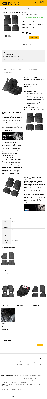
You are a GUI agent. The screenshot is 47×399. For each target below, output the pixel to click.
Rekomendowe (7, 72)
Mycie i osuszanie (41, 380)
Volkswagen (3, 376)
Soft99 (30, 384)
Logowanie (42, 1)
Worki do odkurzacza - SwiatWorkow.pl (16, 389)
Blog (28, 364)
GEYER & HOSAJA (5, 385)
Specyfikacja (11, 69)
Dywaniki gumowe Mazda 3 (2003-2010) (7, 270)
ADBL (26, 384)
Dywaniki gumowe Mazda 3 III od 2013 (38, 302)
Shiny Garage (21, 384)
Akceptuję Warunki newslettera (11, 347)
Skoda (26, 375)
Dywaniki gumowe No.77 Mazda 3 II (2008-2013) (8, 327)
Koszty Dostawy (18, 361)
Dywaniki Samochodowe (9, 8)
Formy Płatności (18, 362)
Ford (30, 375)
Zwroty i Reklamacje (31, 362)
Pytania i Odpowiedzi (32, 69)
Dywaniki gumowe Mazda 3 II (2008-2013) (23, 302)
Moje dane (41, 361)
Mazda (22, 8)
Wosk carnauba (4, 382)
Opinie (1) (20, 69)
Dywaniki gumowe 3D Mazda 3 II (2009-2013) (8, 302)
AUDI (15, 375)
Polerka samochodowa (20, 380)
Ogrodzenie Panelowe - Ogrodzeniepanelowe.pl (11, 390)
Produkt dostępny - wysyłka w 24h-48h (33, 17)
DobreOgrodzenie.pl (27, 390)
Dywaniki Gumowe (17, 8)
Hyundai (22, 375)
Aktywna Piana (22, 382)
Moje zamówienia (42, 362)
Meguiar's (39, 384)
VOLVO (28, 378)
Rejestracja (42, 2)
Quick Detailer (29, 380)
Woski (34, 380)
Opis (4, 69)
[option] (11, 23)
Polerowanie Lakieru (13, 382)
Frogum (3, 266)
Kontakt (28, 361)
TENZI (34, 384)
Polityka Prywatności (19, 364)
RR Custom (14, 384)
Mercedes (34, 375)
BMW (18, 375)
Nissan (17, 378)
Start (3, 8)
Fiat (43, 375)
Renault (39, 375)
